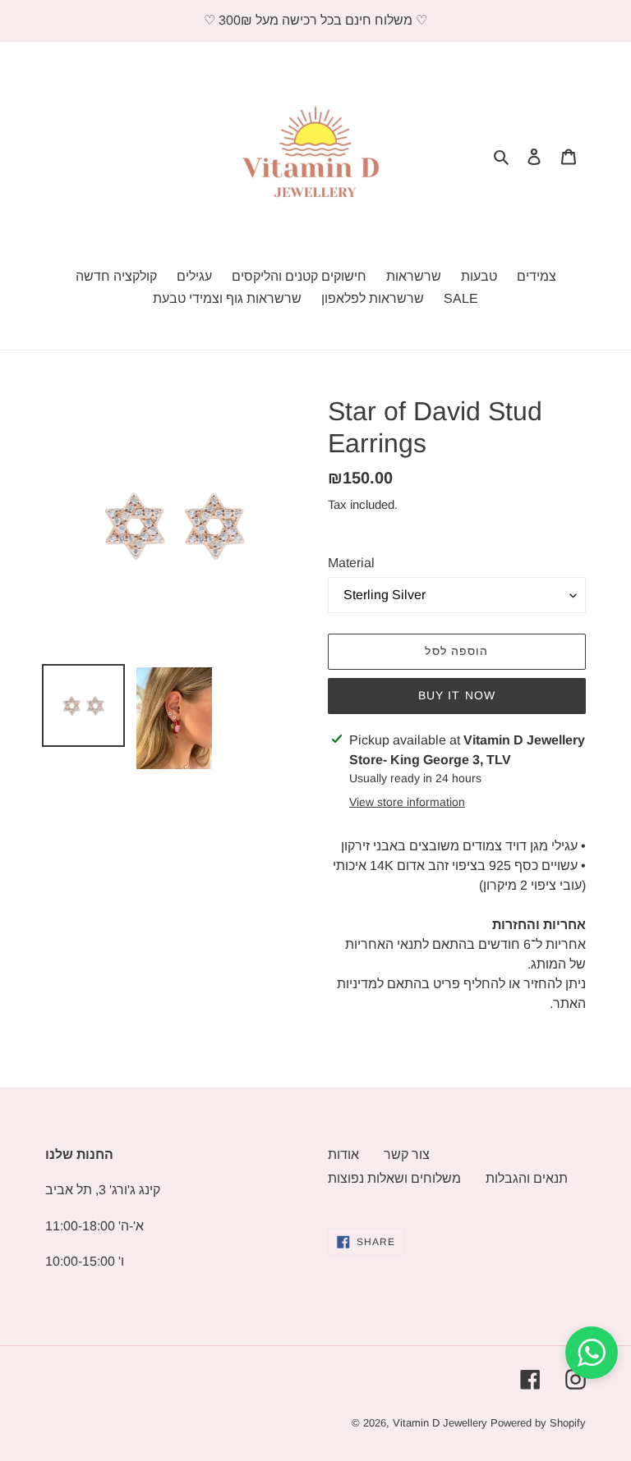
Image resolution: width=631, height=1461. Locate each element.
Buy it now (456, 695)
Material (351, 563)
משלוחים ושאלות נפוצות (394, 1178)
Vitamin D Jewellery (440, 1423)
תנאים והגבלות (527, 1178)
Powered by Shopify (538, 1423)
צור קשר (407, 1154)
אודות (343, 1154)
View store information (407, 801)
